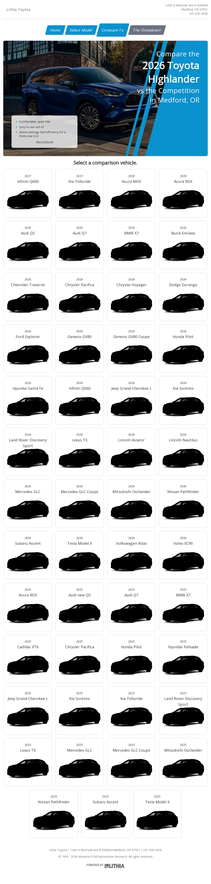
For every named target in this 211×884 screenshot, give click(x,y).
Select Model (81, 30)
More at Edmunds (44, 141)
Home (55, 30)
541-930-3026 (198, 13)
